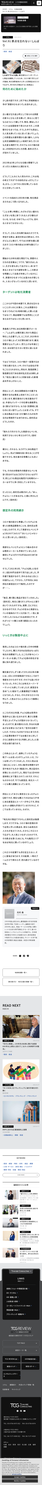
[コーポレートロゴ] (21, 1271)
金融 (14, 1170)
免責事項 (6, 1389)
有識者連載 (18, 9)
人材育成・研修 (12, 1301)
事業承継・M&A (12, 1310)
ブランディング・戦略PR (15, 1314)
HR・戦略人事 (11, 1297)
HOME (5, 9)
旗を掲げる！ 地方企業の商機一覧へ (20, 982)
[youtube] (24, 1411)
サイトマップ (16, 1389)
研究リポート (30, 1366)
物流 (15, 1163)
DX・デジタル (11, 1293)
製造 (5, 51)
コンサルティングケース (10, 1375)
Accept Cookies (20, 1477)
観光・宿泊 (21, 1170)
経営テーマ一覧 (21, 1350)
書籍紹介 (13, 1385)
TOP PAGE (21, 1343)
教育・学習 (7, 1170)
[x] (20, 956)
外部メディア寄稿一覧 (26, 1385)
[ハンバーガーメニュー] (39, 3)
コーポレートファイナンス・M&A (18, 1306)
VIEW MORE (21, 1175)
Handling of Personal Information (15, 1460)
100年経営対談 (30, 1359)
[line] (28, 956)
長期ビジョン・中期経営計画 (17, 1288)
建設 (10, 1163)
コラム (11, 9)
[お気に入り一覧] (33, 3)
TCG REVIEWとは (11, 1359)
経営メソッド (11, 1366)
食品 (10, 51)
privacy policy (17, 1474)
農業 (31, 1163)
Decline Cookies (20, 1481)
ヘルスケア (28, 1167)
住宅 (21, 1163)
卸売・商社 (19, 1167)
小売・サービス (9, 1167)
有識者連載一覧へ (21, 972)
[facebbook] (24, 956)
